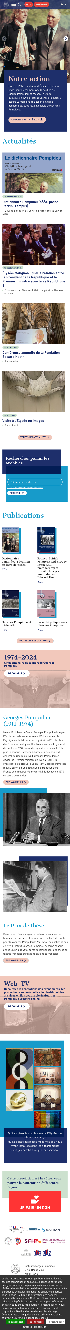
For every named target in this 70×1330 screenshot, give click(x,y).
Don (28, 4)
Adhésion (41, 4)
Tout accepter (15, 1321)
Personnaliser (56, 1321)
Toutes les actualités (33, 437)
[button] (4, 66)
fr (62, 4)
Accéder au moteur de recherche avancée (25, 487)
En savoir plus (14, 782)
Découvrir (15, 673)
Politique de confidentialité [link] (35, 1326)
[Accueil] (7, 4)
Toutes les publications (33, 640)
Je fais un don (35, 1207)
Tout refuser (35, 1321)
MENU (13, 4)
